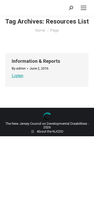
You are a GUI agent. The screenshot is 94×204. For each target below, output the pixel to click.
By (19, 68)
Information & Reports (36, 61)
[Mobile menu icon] (83, 8)
